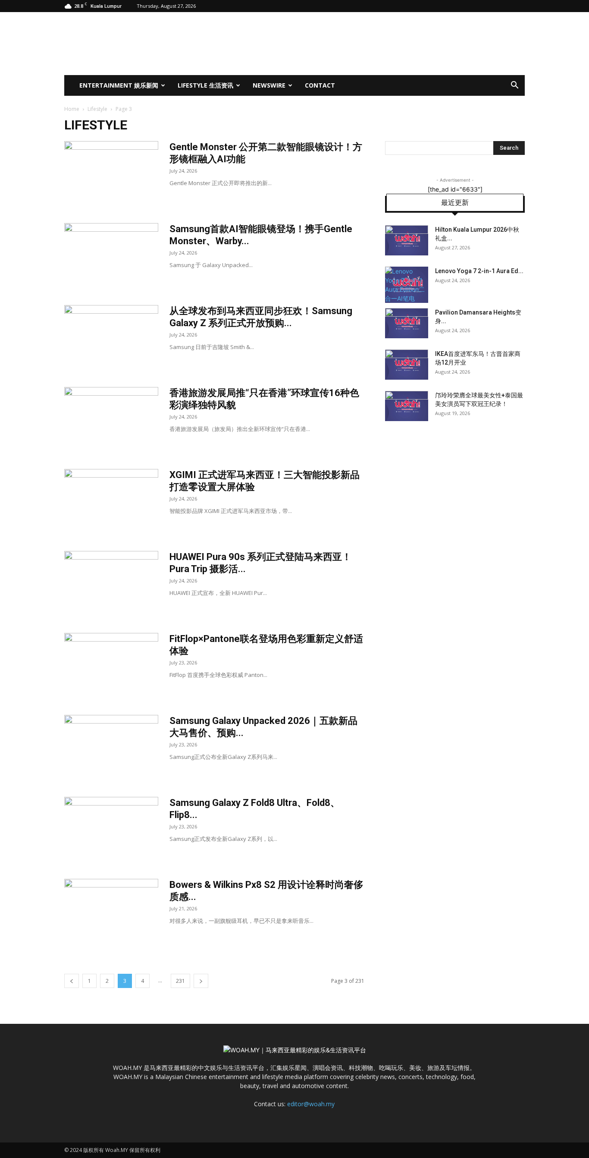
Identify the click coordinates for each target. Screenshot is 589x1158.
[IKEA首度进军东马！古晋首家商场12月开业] (406, 364)
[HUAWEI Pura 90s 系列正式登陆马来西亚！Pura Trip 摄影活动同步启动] (111, 583)
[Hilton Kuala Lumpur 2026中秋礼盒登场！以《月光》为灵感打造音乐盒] (406, 240)
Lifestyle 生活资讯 (205, 85)
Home (71, 109)
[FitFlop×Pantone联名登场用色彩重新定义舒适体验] (111, 665)
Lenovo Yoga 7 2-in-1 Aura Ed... (479, 270)
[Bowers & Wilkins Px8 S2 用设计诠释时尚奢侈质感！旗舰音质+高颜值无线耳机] (111, 911)
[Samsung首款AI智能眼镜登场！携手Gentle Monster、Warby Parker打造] (111, 255)
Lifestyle (97, 109)
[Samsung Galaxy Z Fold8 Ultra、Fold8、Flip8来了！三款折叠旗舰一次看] (111, 829)
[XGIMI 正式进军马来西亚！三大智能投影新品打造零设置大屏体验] (111, 501)
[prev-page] (71, 981)
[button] (514, 86)
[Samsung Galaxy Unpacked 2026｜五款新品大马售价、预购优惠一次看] (111, 747)
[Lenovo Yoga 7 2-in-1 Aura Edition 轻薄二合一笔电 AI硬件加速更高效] (406, 285)
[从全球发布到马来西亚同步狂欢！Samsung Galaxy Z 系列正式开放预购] (111, 337)
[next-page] (201, 981)
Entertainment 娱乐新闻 (118, 85)
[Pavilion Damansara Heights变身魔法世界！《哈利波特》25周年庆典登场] (406, 323)
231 (180, 981)
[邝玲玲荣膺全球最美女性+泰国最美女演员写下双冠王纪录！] (406, 406)
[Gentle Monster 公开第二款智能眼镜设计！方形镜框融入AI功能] (111, 173)
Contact (320, 85)
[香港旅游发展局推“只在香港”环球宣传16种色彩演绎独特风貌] (111, 419)
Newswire (269, 85)
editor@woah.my (311, 1104)
